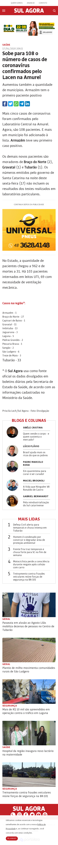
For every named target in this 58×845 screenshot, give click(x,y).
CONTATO (43, 3)
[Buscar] (54, 10)
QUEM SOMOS (17, 3)
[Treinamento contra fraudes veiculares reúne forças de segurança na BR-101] (29, 774)
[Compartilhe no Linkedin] (27, 103)
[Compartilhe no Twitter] (10, 103)
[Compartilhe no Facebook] (4, 103)
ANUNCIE (31, 3)
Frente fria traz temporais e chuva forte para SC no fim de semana (29, 552)
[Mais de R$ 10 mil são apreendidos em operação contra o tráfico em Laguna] (29, 691)
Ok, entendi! (11, 838)
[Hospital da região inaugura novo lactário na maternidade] (29, 733)
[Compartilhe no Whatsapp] (16, 103)
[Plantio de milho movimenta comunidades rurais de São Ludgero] (29, 650)
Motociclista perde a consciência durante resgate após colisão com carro (31, 564)
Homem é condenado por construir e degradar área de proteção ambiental (29, 540)
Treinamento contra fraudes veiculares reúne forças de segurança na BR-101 (29, 576)
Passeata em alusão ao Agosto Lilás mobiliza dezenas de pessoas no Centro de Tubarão (28, 626)
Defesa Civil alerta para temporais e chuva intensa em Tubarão (30, 527)
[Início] (29, 12)
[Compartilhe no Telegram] (21, 103)
